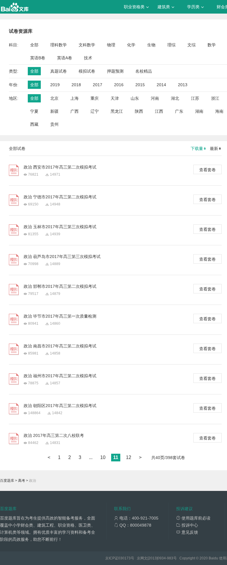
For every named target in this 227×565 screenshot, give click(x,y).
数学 (211, 45)
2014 (161, 84)
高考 (21, 481)
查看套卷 (207, 169)
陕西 (139, 111)
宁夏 (34, 111)
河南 (155, 98)
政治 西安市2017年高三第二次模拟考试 (60, 167)
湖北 (175, 98)
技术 (88, 57)
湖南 (199, 111)
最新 (214, 148)
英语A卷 (64, 57)
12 (128, 457)
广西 (74, 111)
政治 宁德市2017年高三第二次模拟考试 (60, 197)
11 (115, 457)
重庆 (94, 98)
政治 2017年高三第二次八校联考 (54, 435)
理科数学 (58, 45)
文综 (191, 45)
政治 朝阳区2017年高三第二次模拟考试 (60, 405)
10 (103, 457)
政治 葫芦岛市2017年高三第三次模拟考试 (62, 256)
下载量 (197, 148)
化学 (131, 45)
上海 (74, 98)
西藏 (34, 124)
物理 (111, 45)
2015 (140, 84)
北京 (54, 98)
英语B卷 (37, 57)
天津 (115, 98)
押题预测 (115, 71)
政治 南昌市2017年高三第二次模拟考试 (60, 346)
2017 (97, 84)
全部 (34, 45)
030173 (124, 558)
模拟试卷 (87, 71)
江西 (159, 111)
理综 (171, 45)
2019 (55, 84)
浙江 (215, 98)
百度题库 (7, 481)
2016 (119, 84)
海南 (219, 111)
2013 (182, 84)
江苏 (195, 98)
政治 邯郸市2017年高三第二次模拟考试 (60, 286)
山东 (135, 98)
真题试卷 (58, 71)
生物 (151, 45)
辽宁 (94, 111)
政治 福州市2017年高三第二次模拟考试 (60, 375)
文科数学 (87, 45)
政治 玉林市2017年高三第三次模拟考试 (60, 226)
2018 (76, 84)
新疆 (54, 111)
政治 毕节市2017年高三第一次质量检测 (60, 316)
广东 (179, 111)
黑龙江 (117, 111)
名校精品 (143, 71)
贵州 (54, 124)
